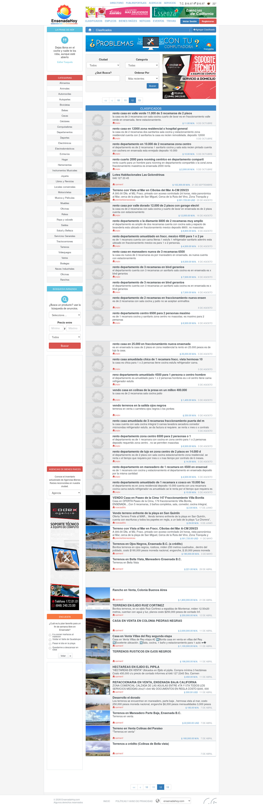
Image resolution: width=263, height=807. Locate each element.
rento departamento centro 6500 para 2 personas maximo (151, 313)
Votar (63, 655)
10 (118, 100)
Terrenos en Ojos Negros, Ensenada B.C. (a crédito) (147, 543)
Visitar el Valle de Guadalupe (66, 639)
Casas (65, 115)
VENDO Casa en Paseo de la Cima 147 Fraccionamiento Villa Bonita (158, 497)
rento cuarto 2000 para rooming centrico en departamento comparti (158, 159)
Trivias (171, 21)
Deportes (64, 137)
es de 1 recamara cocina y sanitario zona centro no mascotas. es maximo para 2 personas (158, 318)
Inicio (106, 801)
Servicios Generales (64, 236)
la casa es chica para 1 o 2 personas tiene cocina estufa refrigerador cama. (155, 362)
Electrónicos (64, 143)
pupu (117, 122)
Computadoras (64, 126)
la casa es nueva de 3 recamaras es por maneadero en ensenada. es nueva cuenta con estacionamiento (160, 256)
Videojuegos (65, 252)
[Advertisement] (61, 409)
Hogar (65, 159)
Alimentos (65, 83)
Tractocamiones (65, 241)
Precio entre (64, 322)
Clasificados (93, 21)
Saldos (64, 225)
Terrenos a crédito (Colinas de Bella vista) (141, 743)
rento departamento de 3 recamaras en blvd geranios (148, 267)
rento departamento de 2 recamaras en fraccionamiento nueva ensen (159, 297)
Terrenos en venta (123, 716)
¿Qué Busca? (103, 72)
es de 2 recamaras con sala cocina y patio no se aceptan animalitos (151, 301)
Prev (155, 12)
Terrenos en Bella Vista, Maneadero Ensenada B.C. (147, 559)
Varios (65, 257)
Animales (65, 88)
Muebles (64, 203)
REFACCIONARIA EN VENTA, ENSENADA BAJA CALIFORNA (155, 682)
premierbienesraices (125, 199)
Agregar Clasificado (205, 29)
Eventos (158, 21)
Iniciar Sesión (190, 21)
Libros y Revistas (65, 181)
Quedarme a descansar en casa (65, 648)
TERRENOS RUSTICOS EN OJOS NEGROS (142, 651)
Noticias (145, 21)
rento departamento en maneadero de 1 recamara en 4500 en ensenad (160, 466)
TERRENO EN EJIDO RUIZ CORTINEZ (138, 605)
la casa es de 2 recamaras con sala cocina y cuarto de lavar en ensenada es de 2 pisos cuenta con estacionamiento (162, 210)
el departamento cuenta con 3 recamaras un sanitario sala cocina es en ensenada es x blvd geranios (162, 272)
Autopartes (64, 99)
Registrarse (208, 21)
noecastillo (120, 507)
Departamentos (65, 132)
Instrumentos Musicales (64, 170)
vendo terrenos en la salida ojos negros (139, 405)
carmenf (119, 184)
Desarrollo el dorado (126, 697)
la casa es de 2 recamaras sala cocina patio (137, 393)
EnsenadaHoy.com (70, 799)
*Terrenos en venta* (124, 731)
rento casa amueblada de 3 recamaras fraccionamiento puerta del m (158, 420)
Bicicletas (65, 104)
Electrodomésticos (64, 148)
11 (125, 100)
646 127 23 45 (121, 178)
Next (212, 12)
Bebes (65, 110)
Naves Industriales (64, 268)
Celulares (65, 121)
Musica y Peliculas (65, 197)
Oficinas (64, 208)
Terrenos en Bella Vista (126, 562)
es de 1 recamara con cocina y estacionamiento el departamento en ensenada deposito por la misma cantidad (162, 471)
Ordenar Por (142, 72)
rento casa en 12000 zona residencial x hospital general (150, 128)
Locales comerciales (65, 186)
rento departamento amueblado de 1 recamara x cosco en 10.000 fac (159, 482)
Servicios (170, 2)
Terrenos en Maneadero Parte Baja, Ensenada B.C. (147, 713)
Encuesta (65, 616)
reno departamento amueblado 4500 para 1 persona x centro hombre (159, 374)
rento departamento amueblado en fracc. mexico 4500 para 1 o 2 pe (158, 236)
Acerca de (155, 2)
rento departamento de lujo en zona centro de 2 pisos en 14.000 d (157, 451)
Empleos (110, 21)
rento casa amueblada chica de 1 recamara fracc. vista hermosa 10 (158, 359)
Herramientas (65, 164)
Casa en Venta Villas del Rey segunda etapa (142, 636)
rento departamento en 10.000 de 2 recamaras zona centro (152, 144)
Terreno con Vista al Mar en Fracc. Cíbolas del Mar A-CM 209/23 (155, 528)
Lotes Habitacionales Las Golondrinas (138, 174)
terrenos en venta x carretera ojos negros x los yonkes (143, 408)
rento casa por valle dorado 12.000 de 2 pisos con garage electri (156, 205)
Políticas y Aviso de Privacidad (134, 801)
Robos (65, 214)
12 (132, 100)
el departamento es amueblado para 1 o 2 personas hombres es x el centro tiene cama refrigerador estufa (162, 379)
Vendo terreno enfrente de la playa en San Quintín (146, 513)
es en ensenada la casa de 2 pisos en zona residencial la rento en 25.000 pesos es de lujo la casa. (162, 348)
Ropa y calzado (65, 219)
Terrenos (64, 247)
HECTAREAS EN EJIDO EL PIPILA (136, 666)
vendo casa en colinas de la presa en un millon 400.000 (150, 390)
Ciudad (103, 59)
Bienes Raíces (128, 21)
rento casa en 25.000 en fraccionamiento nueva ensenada (152, 343)
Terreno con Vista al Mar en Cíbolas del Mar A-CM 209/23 (151, 190)
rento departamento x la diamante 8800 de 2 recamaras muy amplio (158, 220)
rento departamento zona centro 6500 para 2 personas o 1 (152, 436)
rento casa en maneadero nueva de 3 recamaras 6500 (149, 251)
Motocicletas (64, 192)
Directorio (116, 2)
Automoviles (64, 93)
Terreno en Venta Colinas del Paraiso (138, 728)
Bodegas (64, 263)
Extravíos (65, 154)
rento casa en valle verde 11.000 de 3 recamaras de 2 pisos (152, 113)
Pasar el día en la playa (63, 643)
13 (139, 100)
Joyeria (65, 176)
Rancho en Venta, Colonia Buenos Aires (140, 590)
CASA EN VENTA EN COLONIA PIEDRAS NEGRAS (147, 620)
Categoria (142, 59)
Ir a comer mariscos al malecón (63, 635)
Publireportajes (136, 2)
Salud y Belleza (65, 230)
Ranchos (64, 279)
